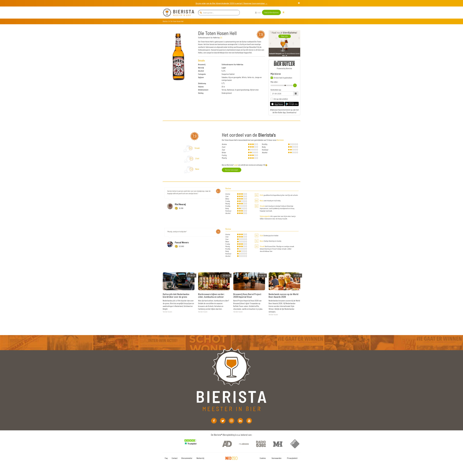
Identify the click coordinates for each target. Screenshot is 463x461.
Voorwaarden (276, 458)
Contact (174, 458)
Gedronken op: (276, 90)
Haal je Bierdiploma (271, 12)
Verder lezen (167, 311)
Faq (166, 458)
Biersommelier (186, 458)
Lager (224, 67)
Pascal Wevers (182, 242)
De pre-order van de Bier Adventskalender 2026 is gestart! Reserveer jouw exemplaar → (231, 3)
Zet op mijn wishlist (281, 99)
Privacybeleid (292, 458)
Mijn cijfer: (274, 82)
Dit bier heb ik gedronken (283, 78)
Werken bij (200, 458)
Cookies (263, 458)
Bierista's (280, 140)
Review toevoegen (231, 170)
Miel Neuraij (180, 204)
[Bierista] (176, 13)
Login (259, 12)
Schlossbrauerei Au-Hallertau (232, 64)
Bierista (165, 21)
